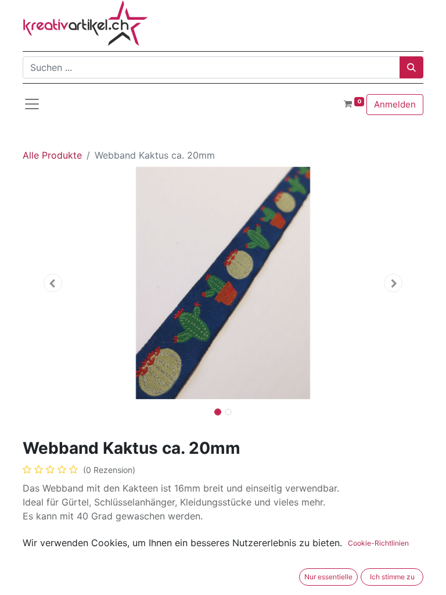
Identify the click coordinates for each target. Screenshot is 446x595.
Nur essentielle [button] (328, 576)
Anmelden (395, 104)
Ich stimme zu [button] (392, 576)
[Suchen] (411, 67)
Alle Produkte (52, 155)
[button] (53, 283)
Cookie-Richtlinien (378, 543)
